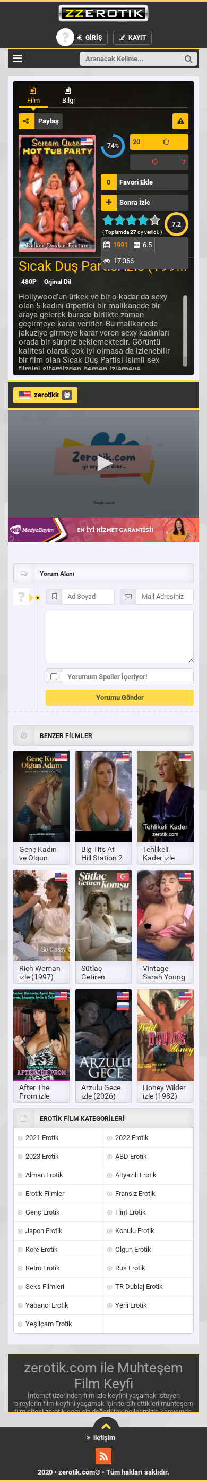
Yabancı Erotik (46, 1305)
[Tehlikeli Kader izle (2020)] (165, 796)
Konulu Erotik (134, 1231)
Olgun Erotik (132, 1249)
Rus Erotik (129, 1268)
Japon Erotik (43, 1231)
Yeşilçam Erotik (48, 1324)
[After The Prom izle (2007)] (41, 1035)
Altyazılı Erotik (135, 1175)
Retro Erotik (42, 1268)
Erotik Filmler (44, 1194)
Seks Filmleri (44, 1287)
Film (33, 100)
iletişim (103, 1438)
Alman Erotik (43, 1175)
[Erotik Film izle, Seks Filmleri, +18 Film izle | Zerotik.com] (103, 15)
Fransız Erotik (135, 1194)
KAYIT (136, 37)
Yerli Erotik (130, 1305)
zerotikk (46, 395)
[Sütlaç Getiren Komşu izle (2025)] (103, 915)
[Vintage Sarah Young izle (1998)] (165, 915)
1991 (120, 245)
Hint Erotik (130, 1212)
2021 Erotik (41, 1138)
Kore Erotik (41, 1249)
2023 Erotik (41, 1156)
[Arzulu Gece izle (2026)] (103, 1035)
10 (158, 220)
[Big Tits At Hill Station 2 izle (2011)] (103, 796)
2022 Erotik (131, 1138)
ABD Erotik (130, 1156)
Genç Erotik (42, 1212)
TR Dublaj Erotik (138, 1287)
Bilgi (68, 100)
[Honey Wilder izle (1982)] (165, 1035)
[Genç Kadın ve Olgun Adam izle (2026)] (41, 796)
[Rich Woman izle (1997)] (41, 915)
